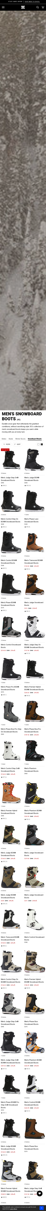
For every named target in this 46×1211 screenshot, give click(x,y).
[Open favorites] (39, 1193)
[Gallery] (11, 460)
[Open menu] (3, 7)
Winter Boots (20, 439)
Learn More (13, 1209)
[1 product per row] (38, 444)
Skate (11, 439)
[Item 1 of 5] (11, 460)
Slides (4, 439)
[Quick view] (19, 468)
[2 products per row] (42, 444)
